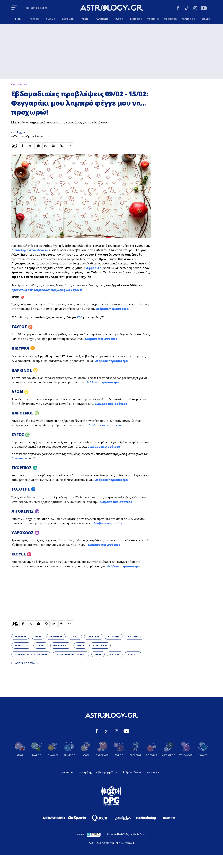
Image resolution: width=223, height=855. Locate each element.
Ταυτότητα (68, 772)
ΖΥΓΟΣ (75, 636)
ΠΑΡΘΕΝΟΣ (55, 636)
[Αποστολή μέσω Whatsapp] (45, 145)
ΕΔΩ (79, 317)
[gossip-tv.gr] (123, 818)
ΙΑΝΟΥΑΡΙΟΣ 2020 (24, 663)
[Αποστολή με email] (69, 145)
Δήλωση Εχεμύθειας (107, 772)
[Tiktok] (187, 8)
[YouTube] (204, 8)
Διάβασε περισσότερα (112, 309)
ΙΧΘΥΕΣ (40, 645)
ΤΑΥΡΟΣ (114, 654)
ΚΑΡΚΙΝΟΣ (20, 636)
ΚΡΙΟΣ (97, 654)
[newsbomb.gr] (54, 818)
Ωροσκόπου (19, 458)
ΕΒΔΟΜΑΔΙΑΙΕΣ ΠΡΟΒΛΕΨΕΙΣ (31, 654)
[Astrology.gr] (111, 8)
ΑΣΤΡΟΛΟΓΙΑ (100, 645)
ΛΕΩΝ (38, 636)
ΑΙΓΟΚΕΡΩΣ (134, 636)
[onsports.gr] (77, 818)
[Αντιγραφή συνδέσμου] (61, 145)
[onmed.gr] (169, 818)
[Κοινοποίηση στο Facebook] (22, 145)
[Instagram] (195, 8)
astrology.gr (18, 132)
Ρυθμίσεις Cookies (132, 772)
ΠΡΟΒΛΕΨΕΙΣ (60, 645)
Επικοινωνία (154, 772)
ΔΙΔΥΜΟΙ (133, 654)
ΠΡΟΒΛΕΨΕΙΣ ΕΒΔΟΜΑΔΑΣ (71, 654)
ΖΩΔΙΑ (80, 645)
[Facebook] (178, 8)
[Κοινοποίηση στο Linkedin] (53, 145)
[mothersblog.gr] (146, 818)
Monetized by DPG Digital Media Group (126, 834)
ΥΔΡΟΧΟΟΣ (21, 645)
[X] (106, 731)
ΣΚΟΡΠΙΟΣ (93, 636)
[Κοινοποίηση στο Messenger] (37, 145)
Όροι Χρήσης (85, 772)
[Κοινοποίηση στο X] (30, 145)
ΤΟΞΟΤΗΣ (114, 636)
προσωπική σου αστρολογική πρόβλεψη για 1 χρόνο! (46, 290)
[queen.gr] (100, 818)
